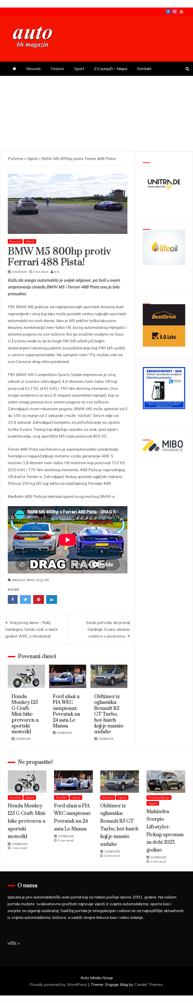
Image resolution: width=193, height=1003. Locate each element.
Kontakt (144, 68)
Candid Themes (148, 984)
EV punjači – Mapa (110, 68)
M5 (46, 580)
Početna (15, 158)
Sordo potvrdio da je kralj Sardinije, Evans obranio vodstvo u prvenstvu (108, 629)
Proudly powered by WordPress (59, 984)
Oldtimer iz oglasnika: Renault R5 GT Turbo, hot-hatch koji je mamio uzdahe (108, 714)
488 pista (18, 580)
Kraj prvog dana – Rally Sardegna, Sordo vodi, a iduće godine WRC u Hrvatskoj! (31, 629)
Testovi (57, 68)
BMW (30, 580)
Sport (79, 68)
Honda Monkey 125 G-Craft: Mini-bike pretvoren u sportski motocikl (25, 714)
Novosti (33, 68)
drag (39, 580)
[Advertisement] (96, 113)
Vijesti (32, 158)
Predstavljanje (159, 797)
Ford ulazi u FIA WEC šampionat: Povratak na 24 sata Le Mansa (66, 711)
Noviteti (15, 797)
